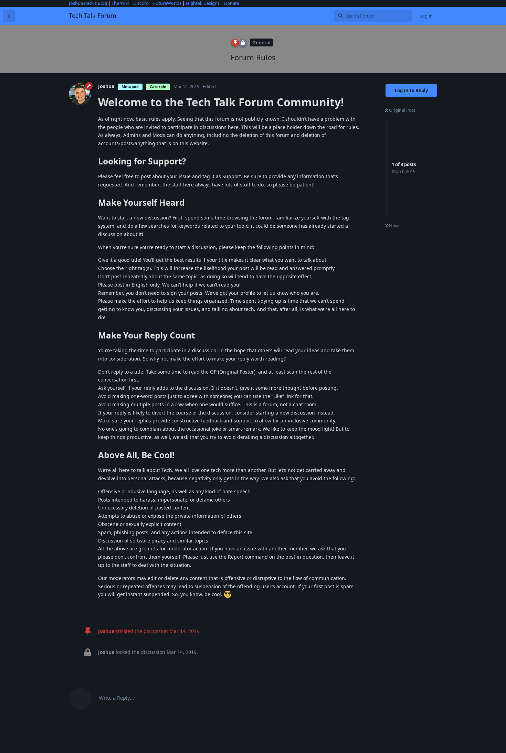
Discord (141, 3)
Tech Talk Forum (92, 15)
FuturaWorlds (167, 3)
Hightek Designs (203, 3)
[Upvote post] (102, 607)
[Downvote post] (116, 607)
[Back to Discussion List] (9, 16)
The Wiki (120, 3)
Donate (231, 3)
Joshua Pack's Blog (88, 3)
